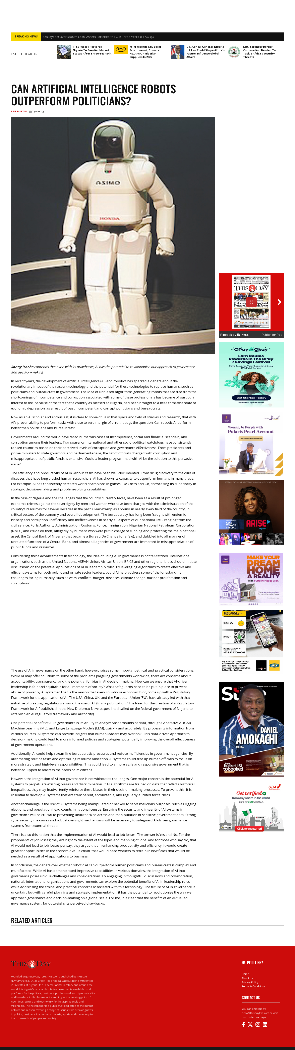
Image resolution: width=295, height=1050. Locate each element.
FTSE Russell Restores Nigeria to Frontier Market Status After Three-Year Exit (92, 50)
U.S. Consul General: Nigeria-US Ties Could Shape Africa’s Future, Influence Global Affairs (205, 52)
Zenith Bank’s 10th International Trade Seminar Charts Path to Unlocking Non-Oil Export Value (108, 37)
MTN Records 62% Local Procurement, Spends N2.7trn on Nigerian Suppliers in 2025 (145, 52)
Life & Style (19, 111)
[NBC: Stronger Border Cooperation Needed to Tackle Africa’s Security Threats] (234, 52)
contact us (253, 1017)
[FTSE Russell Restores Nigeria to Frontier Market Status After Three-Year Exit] (64, 52)
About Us (247, 978)
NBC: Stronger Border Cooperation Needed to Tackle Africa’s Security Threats (259, 52)
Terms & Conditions (254, 986)
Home (245, 974)
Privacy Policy (250, 982)
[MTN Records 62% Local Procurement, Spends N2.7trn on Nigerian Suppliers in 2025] (121, 49)
